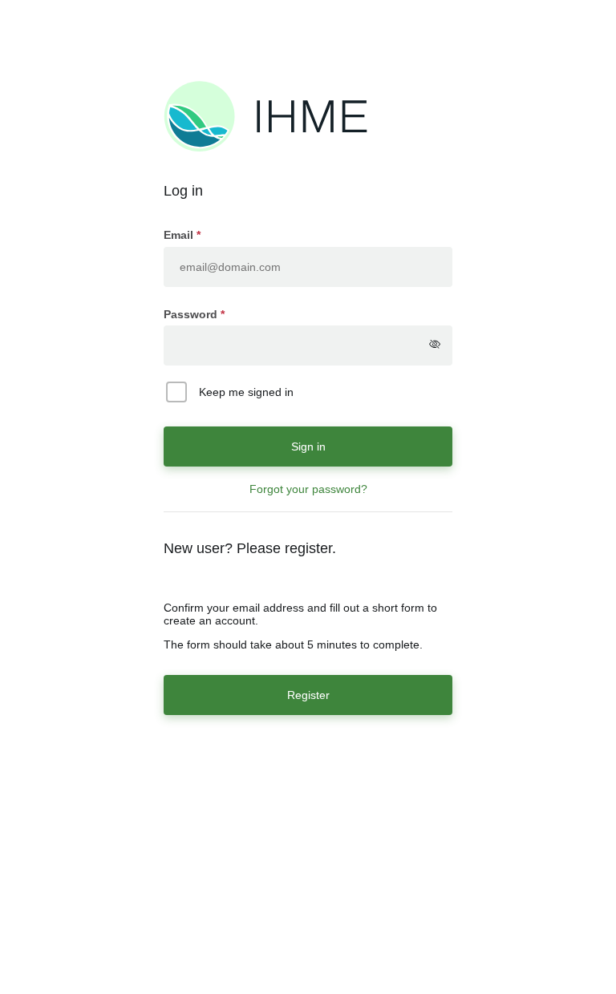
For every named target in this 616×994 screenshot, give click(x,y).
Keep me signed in (246, 392)
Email (180, 234)
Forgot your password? (308, 489)
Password (190, 314)
